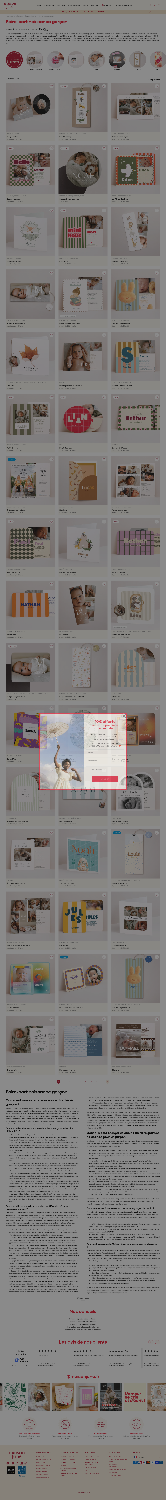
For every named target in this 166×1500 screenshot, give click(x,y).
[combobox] (104, 759)
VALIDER (105, 777)
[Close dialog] (124, 714)
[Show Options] (122, 759)
